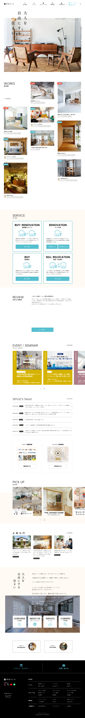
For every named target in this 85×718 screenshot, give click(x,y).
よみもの (54, 699)
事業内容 (54, 694)
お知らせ (54, 701)
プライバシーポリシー (42, 713)
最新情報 (53, 4)
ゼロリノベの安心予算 (71, 690)
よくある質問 (41, 701)
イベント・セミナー (74, 2)
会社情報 (40, 694)
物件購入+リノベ (41, 683)
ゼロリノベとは (43, 4)
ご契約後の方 (62, 4)
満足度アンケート (41, 692)
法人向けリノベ (56, 686)
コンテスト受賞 (70, 692)
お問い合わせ (72, 4)
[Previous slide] (41, 388)
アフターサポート (56, 706)
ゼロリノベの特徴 (41, 690)
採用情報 (69, 694)
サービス (34, 4)
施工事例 (25, 4)
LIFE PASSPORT (41, 706)
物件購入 (69, 683)
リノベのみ (55, 683)
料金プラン (69, 686)
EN (80, 3)
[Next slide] (44, 388)
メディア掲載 (55, 692)
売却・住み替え (41, 686)
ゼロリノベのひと (56, 690)
